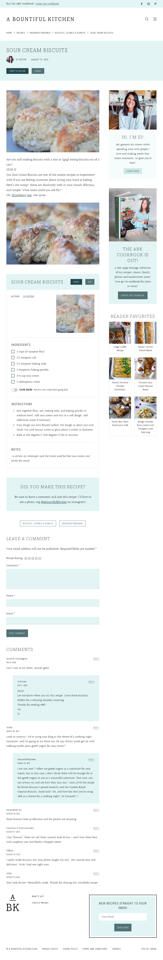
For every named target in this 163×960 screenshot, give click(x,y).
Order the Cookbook (132, 295)
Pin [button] (90, 281)
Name (10, 596)
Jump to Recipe (17, 71)
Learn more (132, 171)
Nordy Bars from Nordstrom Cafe (120, 423)
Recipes (21, 32)
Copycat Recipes (40, 903)
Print (76, 281)
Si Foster (28, 296)
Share (38, 71)
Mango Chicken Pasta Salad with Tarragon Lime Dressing (145, 427)
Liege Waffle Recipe (120, 349)
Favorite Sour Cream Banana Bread (145, 386)
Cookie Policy (70, 948)
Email (10, 614)
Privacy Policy (50, 948)
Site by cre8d (149, 948)
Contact (116, 948)
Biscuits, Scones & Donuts (70, 32)
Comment (13, 566)
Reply (96, 658)
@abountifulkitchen (54, 502)
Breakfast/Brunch (40, 32)
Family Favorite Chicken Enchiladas (120, 386)
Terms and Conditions (94, 948)
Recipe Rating (14, 558)
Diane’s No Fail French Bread (145, 349)
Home (9, 32)
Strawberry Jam (22, 195)
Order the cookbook (47, 3)
